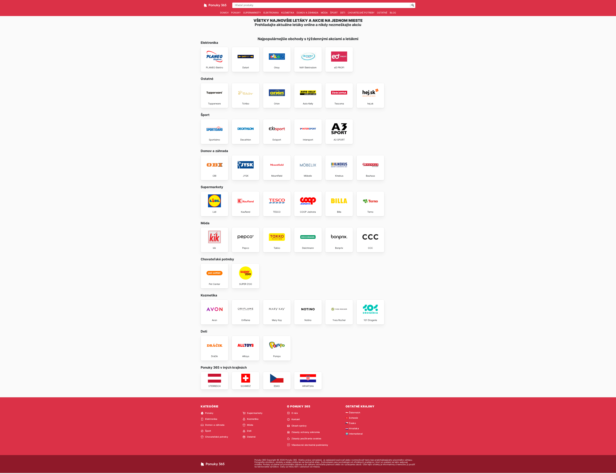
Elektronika (271, 12)
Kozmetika (287, 12)
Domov (224, 12)
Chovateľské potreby (361, 12)
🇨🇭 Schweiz (352, 418)
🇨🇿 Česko (351, 423)
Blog (393, 12)
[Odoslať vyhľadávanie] (412, 5)
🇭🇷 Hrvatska (352, 428)
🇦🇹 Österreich (353, 412)
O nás (294, 413)
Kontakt (295, 419)
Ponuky (236, 12)
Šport (334, 12)
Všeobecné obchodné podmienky (309, 445)
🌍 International (354, 433)
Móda (324, 12)
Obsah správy (299, 425)
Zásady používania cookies (306, 438)
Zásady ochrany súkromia (305, 432)
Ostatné (382, 12)
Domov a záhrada (307, 12)
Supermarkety (252, 12)
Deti (342, 12)
